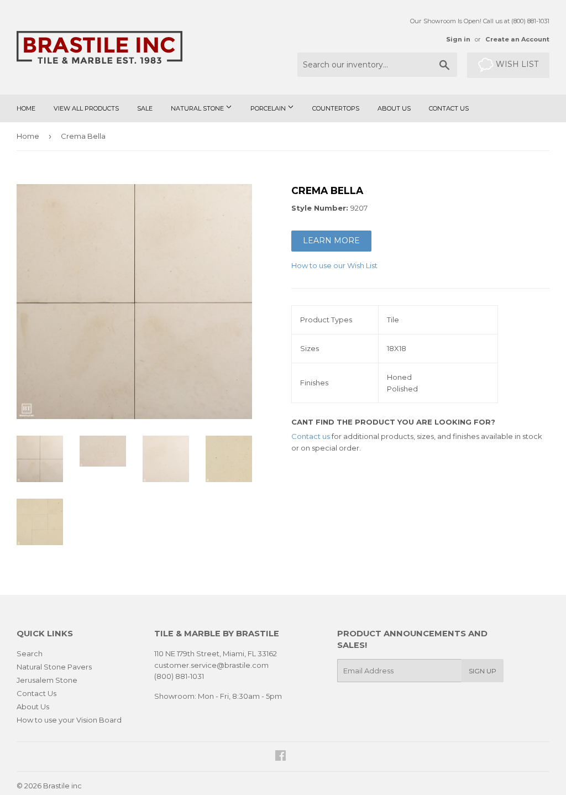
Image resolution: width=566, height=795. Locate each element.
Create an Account (517, 39)
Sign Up (482, 671)
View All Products (86, 108)
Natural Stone (198, 108)
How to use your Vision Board (69, 719)
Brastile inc (62, 785)
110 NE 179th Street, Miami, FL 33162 (215, 653)
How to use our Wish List (334, 265)
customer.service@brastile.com (211, 665)
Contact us (310, 436)
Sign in (458, 39)
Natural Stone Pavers (54, 666)
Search (30, 653)
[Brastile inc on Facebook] (280, 756)
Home (26, 108)
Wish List (516, 64)
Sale (145, 108)
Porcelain (268, 108)
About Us (394, 108)
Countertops (335, 108)
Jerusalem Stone (47, 680)
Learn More (331, 240)
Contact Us (449, 108)
